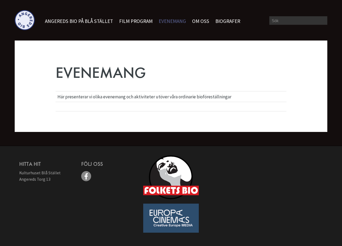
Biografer (227, 21)
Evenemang (172, 21)
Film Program (136, 21)
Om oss (200, 21)
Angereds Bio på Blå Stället (79, 21)
